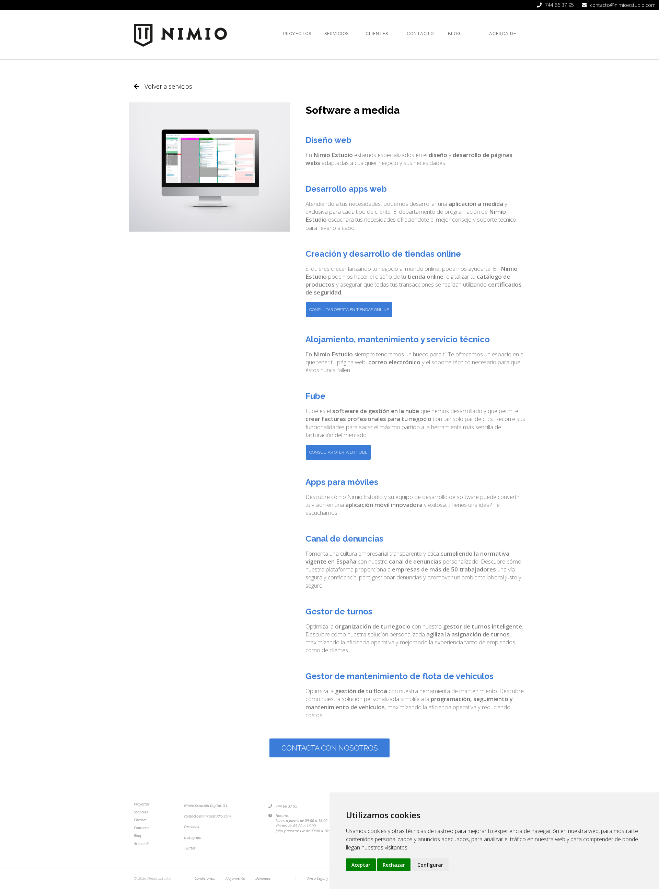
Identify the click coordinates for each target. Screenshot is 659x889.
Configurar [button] (430, 865)
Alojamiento (235, 878)
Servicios (141, 811)
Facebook (191, 826)
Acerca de (141, 843)
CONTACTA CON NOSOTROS (329, 748)
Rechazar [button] (394, 865)
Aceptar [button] (360, 865)
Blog (137, 835)
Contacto (141, 827)
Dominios (263, 878)
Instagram (192, 837)
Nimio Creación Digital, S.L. (206, 805)
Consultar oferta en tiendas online (349, 309)
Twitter (189, 848)
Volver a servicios (168, 86)
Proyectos (142, 804)
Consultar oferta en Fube (338, 452)
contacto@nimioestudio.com (207, 816)
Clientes (140, 819)
